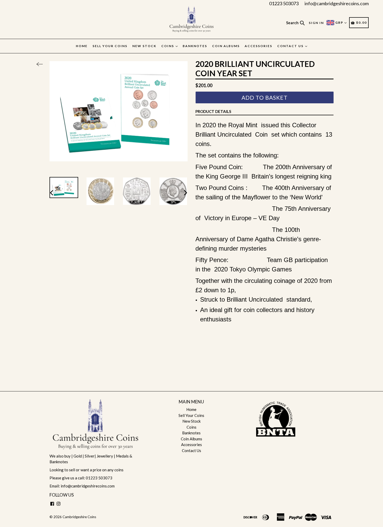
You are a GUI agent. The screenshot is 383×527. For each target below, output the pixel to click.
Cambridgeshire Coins (79, 517)
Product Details (213, 111)
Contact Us (291, 46)
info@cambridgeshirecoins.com (337, 3)
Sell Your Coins (109, 46)
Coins (168, 46)
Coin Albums (226, 46)
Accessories (258, 46)
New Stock (144, 46)
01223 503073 (284, 3)
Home (82, 46)
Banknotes (195, 46)
